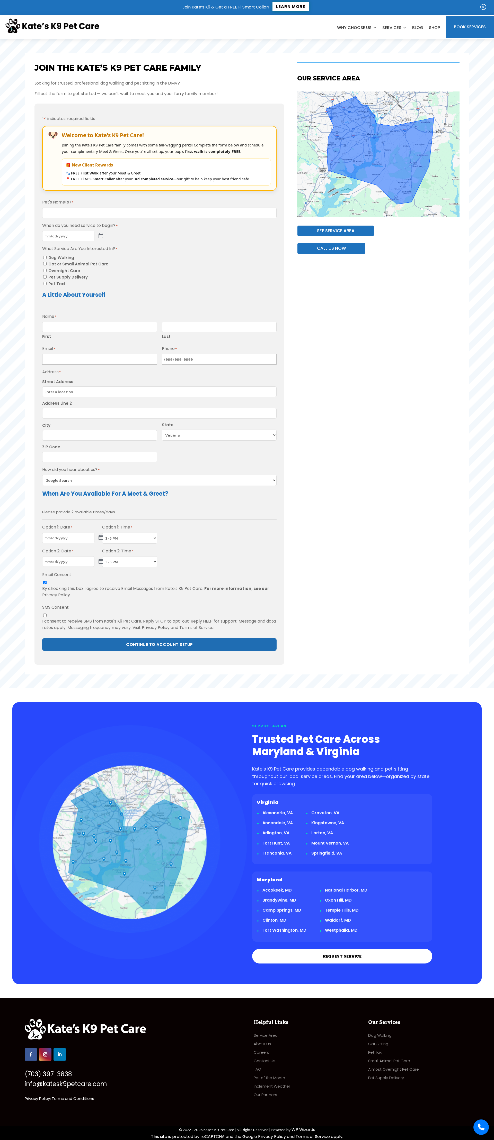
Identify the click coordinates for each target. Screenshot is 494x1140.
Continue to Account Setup (159, 644)
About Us (262, 1043)
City (46, 425)
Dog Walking (61, 257)
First (46, 336)
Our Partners (265, 1094)
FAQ (257, 1069)
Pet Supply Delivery (68, 277)
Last (166, 336)
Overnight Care (64, 270)
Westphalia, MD (341, 930)
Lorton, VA (322, 833)
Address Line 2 (57, 403)
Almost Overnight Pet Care (393, 1069)
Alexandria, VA (277, 813)
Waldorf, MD (338, 920)
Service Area (266, 1035)
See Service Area (336, 231)
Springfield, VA (326, 853)
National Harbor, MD (346, 890)
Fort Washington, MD (284, 930)
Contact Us (264, 1060)
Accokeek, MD (277, 890)
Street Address (57, 381)
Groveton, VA (325, 813)
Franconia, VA (277, 853)
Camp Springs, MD (281, 910)
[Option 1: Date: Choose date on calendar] (101, 537)
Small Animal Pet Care (389, 1060)
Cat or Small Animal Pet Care (78, 264)
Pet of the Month (269, 1077)
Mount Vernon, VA (330, 843)
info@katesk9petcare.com (66, 1084)
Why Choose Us (354, 28)
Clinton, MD (274, 920)
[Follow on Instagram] (45, 1054)
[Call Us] (481, 1127)
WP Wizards (303, 1130)
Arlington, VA (275, 833)
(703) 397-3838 (48, 1074)
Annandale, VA (277, 823)
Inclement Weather (272, 1086)
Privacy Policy (56, 595)
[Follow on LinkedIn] (60, 1054)
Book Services (470, 27)
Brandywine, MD (279, 900)
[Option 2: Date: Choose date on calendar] (101, 561)
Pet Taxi (56, 283)
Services (391, 28)
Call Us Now (331, 248)
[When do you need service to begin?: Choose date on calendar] (101, 236)
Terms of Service (196, 628)
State (167, 425)
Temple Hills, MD (342, 910)
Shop (434, 28)
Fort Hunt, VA (276, 843)
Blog (417, 28)
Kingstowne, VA (327, 823)
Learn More (290, 7)
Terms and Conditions (73, 1098)
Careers (261, 1052)
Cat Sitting (378, 1043)
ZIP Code (51, 447)
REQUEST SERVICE (342, 956)
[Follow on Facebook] (31, 1054)
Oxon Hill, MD (338, 900)
